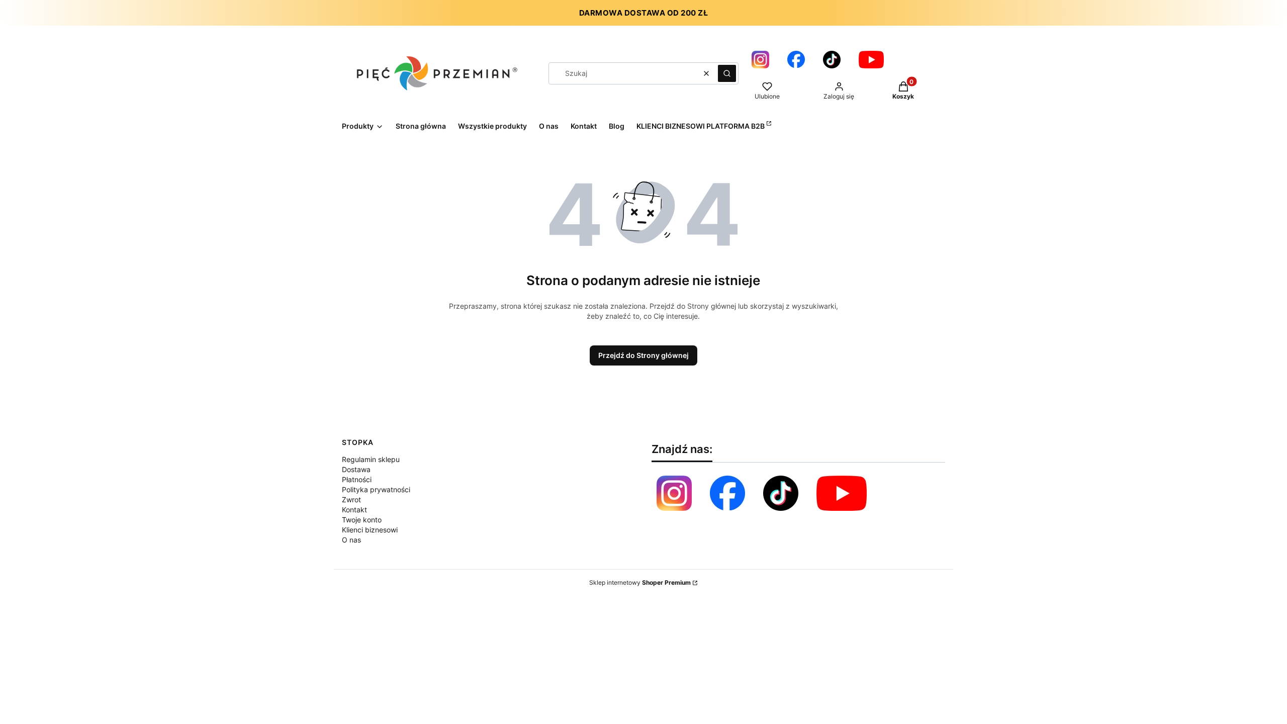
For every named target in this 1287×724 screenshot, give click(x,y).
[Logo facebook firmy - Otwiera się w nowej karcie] (727, 493)
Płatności (357, 479)
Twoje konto (362, 519)
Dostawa (356, 469)
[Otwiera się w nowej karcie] (841, 493)
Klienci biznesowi (370, 529)
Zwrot (351, 499)
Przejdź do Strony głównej (643, 355)
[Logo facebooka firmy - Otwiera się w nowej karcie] (796, 59)
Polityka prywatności (376, 489)
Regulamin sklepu (371, 459)
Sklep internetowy (640, 582)
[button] (727, 73)
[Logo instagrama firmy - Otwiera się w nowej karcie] (760, 59)
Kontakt (354, 509)
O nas (351, 539)
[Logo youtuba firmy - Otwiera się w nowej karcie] (871, 59)
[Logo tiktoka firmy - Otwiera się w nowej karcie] (832, 59)
